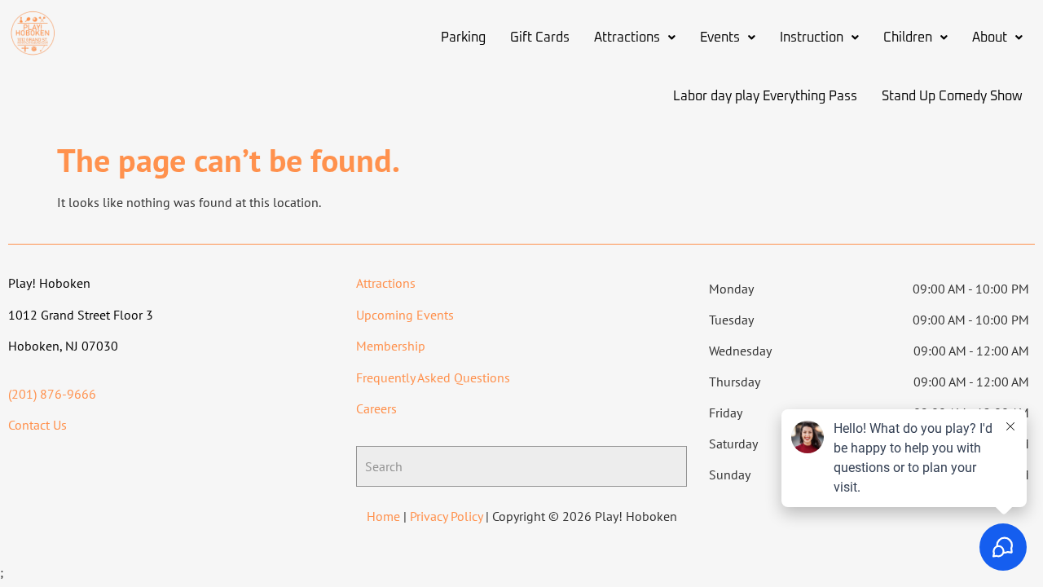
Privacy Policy (446, 516)
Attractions (627, 37)
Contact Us (37, 425)
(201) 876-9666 (52, 394)
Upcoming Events (405, 315)
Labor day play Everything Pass (765, 96)
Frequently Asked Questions (433, 377)
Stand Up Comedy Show (952, 96)
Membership (390, 346)
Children (907, 37)
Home (383, 516)
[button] (635, 37)
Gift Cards (540, 37)
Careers (376, 408)
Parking (463, 37)
